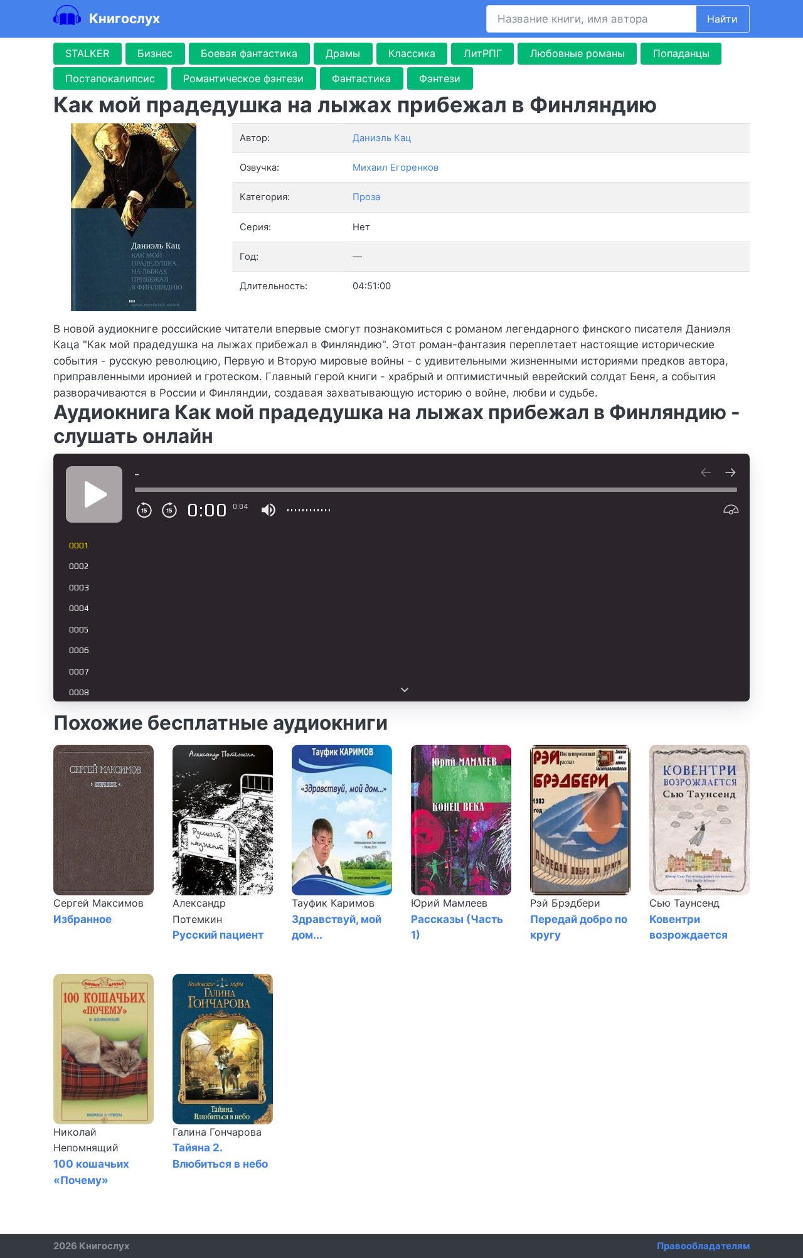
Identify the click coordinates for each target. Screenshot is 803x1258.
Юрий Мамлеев (449, 903)
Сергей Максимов (98, 903)
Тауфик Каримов (333, 903)
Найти (722, 19)
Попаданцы (681, 53)
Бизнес (155, 53)
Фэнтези (439, 78)
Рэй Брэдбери (565, 903)
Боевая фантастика (249, 53)
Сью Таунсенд (684, 903)
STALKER (87, 53)
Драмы (343, 53)
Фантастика (361, 78)
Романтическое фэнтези (243, 78)
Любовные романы (577, 53)
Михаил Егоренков (396, 167)
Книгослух (123, 18)
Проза (366, 197)
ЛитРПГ (483, 53)
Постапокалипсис (110, 78)
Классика (411, 53)
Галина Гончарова (217, 1132)
